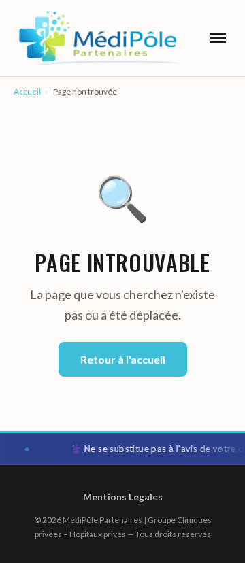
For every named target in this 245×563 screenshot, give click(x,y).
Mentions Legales (123, 496)
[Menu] (217, 38)
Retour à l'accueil (122, 359)
